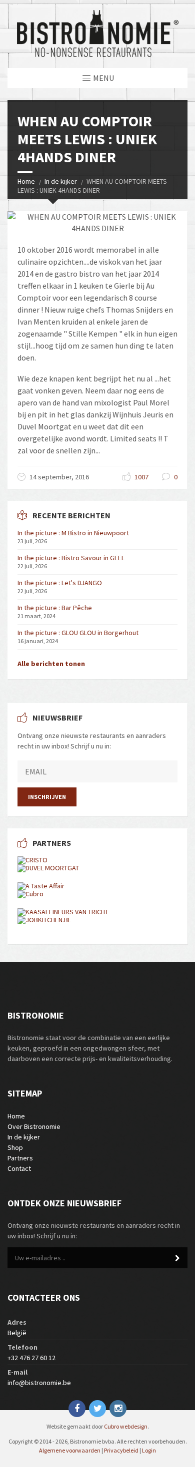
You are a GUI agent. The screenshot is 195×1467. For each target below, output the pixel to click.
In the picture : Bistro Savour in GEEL (71, 557)
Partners (20, 1157)
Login (149, 1450)
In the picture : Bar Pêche (55, 607)
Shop (15, 1147)
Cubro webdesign (126, 1426)
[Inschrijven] (177, 1258)
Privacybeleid (121, 1450)
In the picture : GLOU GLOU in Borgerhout (78, 632)
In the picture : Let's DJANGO (60, 582)
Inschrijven (47, 796)
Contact (19, 1168)
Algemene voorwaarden (69, 1450)
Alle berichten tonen (51, 663)
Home (26, 181)
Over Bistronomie (34, 1126)
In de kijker (60, 181)
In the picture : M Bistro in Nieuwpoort (73, 532)
